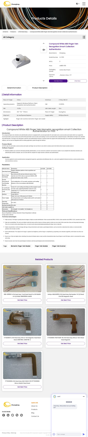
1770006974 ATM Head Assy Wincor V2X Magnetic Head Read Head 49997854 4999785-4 (22, 339)
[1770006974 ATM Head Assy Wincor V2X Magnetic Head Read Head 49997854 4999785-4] (22, 322)
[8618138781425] (12, 415)
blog (32, 413)
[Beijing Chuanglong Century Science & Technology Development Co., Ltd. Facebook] (3, 415)
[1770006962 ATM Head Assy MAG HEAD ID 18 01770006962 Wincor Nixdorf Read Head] (22, 365)
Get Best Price (58, 81)
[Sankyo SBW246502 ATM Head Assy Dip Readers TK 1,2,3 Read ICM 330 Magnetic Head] (66, 278)
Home (6, 32)
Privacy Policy (6, 433)
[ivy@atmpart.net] (21, 415)
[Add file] (54, 434)
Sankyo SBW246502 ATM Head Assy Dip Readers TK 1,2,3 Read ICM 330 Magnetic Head (66, 295)
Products (13, 32)
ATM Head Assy (22, 32)
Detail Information (14, 88)
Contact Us (35, 416)
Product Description (39, 88)
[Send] (83, 434)
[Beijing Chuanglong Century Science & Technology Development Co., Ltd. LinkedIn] (8, 415)
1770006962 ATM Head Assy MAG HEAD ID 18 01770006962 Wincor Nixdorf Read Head (22, 382)
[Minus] (84, 396)
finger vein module (41, 246)
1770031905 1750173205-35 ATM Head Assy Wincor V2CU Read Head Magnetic (66, 339)
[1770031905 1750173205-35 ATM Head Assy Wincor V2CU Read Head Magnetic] (66, 322)
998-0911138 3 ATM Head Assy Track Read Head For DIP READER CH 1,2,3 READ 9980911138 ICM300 (22, 295)
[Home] (11, 407)
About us (34, 406)
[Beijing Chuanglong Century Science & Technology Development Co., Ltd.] (11, 3)
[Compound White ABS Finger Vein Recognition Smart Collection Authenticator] (20, 60)
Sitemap (13, 433)
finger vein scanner (59, 246)
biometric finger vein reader (21, 246)
